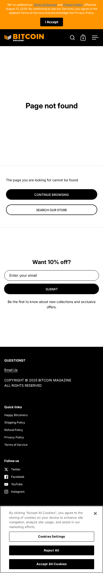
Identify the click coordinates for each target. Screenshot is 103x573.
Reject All (51, 550)
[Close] (95, 513)
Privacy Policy (73, 4)
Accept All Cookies (51, 564)
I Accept (51, 22)
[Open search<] (72, 37)
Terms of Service (45, 4)
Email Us (10, 370)
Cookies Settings (51, 536)
